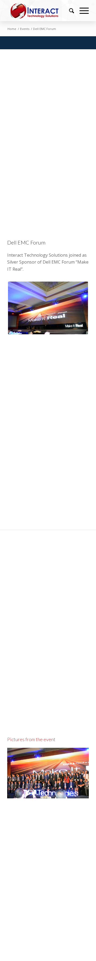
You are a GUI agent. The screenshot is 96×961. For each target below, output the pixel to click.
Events (24, 29)
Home (11, 29)
